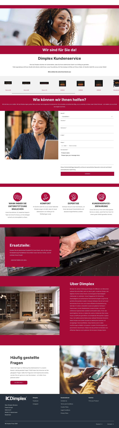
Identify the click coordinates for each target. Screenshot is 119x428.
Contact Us (64, 401)
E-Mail (62, 135)
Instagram (35, 404)
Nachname (63, 127)
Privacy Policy (64, 413)
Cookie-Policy (64, 407)
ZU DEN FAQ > (18, 382)
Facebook (35, 401)
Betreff (62, 113)
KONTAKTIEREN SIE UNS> (19, 260)
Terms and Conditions (67, 404)
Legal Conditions (65, 410)
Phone (62, 142)
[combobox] (87, 117)
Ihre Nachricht (64, 149)
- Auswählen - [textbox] (66, 116)
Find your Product (94, 401)
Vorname (63, 120)
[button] (99, 424)
